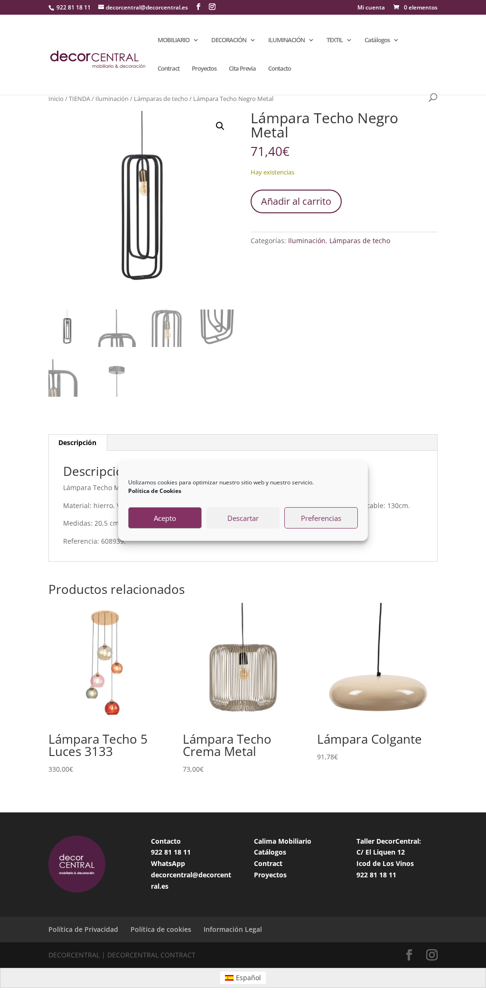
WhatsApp (168, 863)
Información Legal (233, 929)
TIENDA (79, 98)
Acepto (165, 518)
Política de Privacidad (83, 929)
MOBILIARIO (173, 40)
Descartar (243, 518)
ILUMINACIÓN (286, 40)
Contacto (279, 69)
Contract (168, 69)
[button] (220, 126)
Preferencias (321, 518)
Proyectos (204, 69)
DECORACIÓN (228, 40)
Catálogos (377, 40)
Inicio (56, 98)
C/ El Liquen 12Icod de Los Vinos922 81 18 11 (385, 863)
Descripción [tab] (77, 442)
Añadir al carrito (296, 201)
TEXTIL (335, 40)
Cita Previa (242, 69)
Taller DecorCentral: (388, 841)
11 (187, 851)
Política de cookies (161, 929)
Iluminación (112, 98)
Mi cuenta (371, 8)
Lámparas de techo (161, 98)
